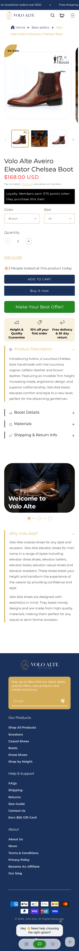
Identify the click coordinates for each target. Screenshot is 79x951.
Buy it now (39, 291)
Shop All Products (22, 727)
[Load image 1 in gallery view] (20, 138)
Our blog (15, 873)
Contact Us (16, 811)
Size (47, 210)
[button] (72, 15)
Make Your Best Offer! (40, 306)
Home (20, 27)
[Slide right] (73, 139)
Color (8, 210)
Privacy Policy (18, 860)
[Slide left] (5, 139)
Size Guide (13, 257)
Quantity (12, 233)
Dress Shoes (17, 755)
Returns (14, 797)
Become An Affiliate (24, 866)
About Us (15, 839)
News (12, 846)
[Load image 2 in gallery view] (39, 138)
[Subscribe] (62, 701)
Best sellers (40, 27)
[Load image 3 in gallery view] (58, 138)
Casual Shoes (18, 741)
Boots (12, 748)
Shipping (26, 184)
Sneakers (15, 734)
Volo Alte (31, 918)
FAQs (12, 783)
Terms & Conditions (23, 853)
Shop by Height (20, 761)
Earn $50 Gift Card (22, 817)
